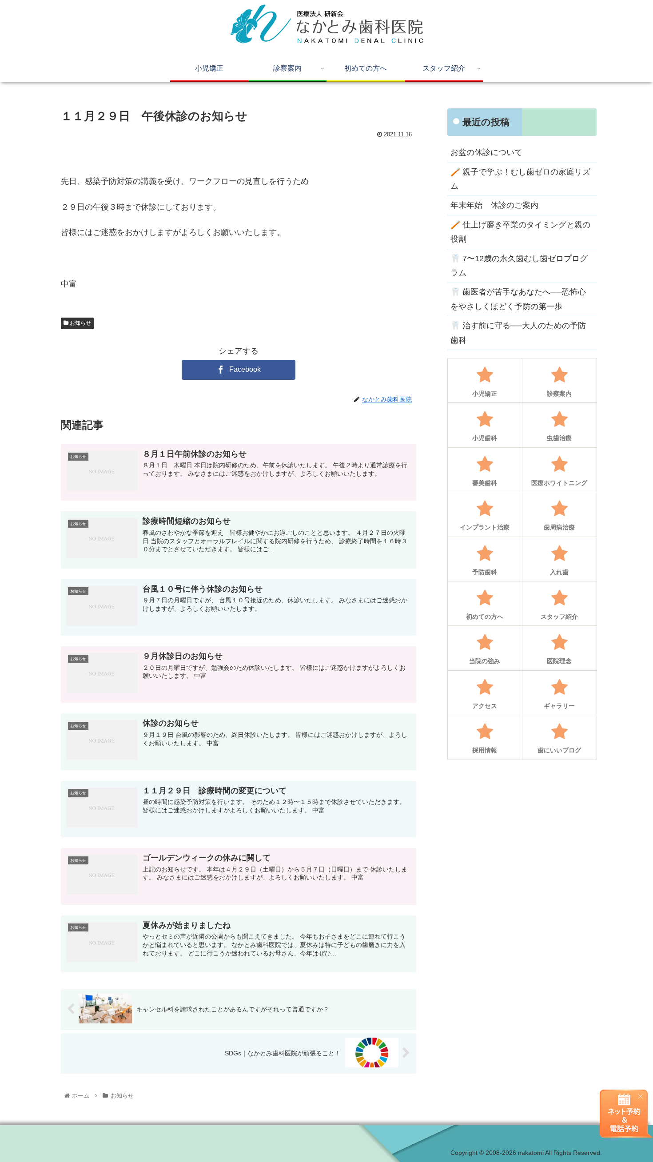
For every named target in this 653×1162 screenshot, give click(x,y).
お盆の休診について (486, 152)
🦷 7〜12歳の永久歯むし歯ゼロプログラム (519, 265)
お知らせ (79, 323)
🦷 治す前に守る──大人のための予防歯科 (518, 332)
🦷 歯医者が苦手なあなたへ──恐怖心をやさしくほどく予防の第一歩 (518, 298)
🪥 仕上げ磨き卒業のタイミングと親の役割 (520, 231)
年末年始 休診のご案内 (494, 205)
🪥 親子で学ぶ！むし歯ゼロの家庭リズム (520, 179)
